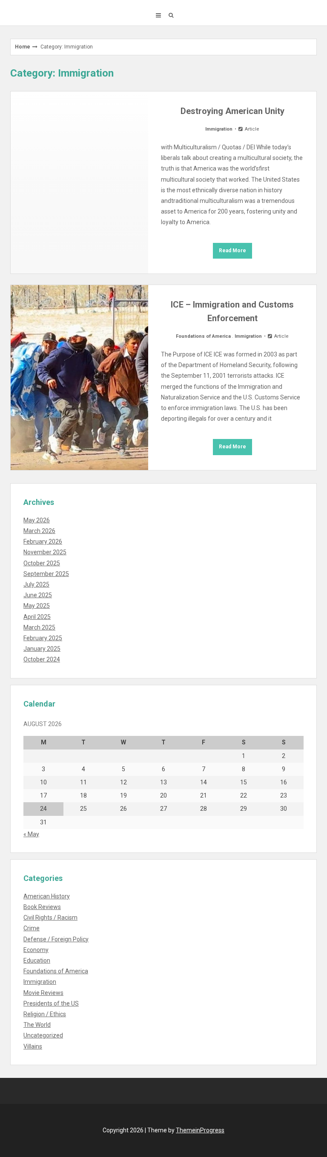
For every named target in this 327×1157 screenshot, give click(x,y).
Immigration (218, 129)
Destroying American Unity (232, 111)
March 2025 (39, 627)
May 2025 (36, 605)
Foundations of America (203, 336)
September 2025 (46, 573)
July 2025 (36, 584)
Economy (36, 949)
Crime (31, 928)
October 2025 (41, 563)
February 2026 (42, 541)
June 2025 (37, 595)
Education (36, 960)
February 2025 (42, 638)
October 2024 (41, 659)
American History (46, 896)
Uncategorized (43, 1035)
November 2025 (44, 552)
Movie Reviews (43, 992)
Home (22, 47)
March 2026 (39, 530)
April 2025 (37, 616)
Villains (32, 1046)
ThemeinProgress (200, 1130)
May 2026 (36, 520)
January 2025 (41, 648)
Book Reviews (42, 906)
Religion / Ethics (44, 1014)
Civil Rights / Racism (50, 917)
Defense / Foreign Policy (56, 939)
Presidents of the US (51, 1003)
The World (37, 1024)
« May (31, 834)
